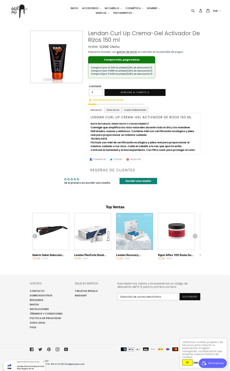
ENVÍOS (34, 304)
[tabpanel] (144, 133)
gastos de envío (127, 52)
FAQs (33, 327)
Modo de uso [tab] (113, 110)
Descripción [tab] (96, 110)
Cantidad (95, 86)
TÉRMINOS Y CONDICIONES (46, 313)
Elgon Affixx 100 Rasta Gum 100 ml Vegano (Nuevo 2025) (176, 255)
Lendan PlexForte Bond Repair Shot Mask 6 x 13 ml (91, 255)
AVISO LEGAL (38, 323)
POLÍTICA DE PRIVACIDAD (45, 318)
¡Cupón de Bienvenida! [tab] (135, 110)
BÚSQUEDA (36, 300)
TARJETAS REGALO (86, 291)
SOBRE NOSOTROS (41, 295)
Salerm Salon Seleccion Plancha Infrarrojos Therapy (50, 255)
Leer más (198, 362)
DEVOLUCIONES (39, 309)
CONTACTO (37, 291)
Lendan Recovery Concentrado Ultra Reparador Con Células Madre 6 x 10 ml (131, 255)
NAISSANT (81, 295)
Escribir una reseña (138, 181)
